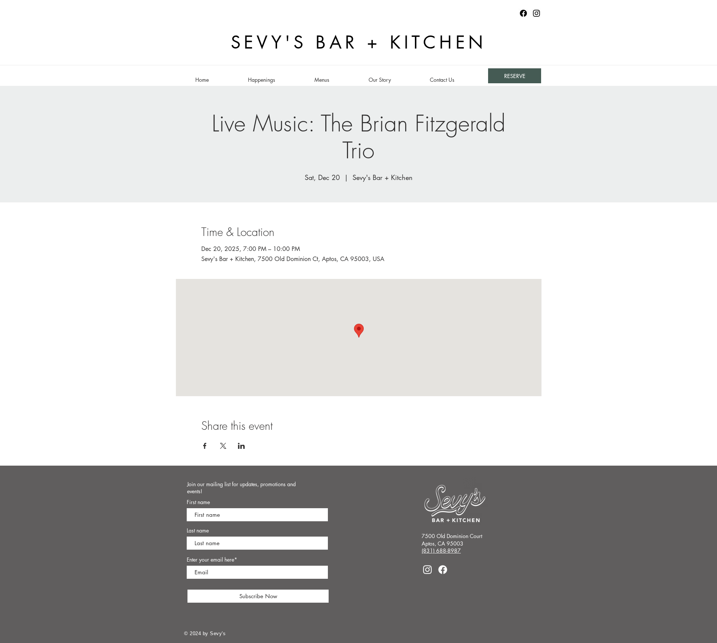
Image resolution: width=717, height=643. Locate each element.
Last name (198, 530)
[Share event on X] (223, 446)
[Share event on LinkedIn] (241, 446)
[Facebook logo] (523, 13)
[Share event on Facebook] (204, 446)
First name (198, 502)
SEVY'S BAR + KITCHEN (359, 42)
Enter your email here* (212, 559)
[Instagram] (536, 13)
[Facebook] (442, 569)
